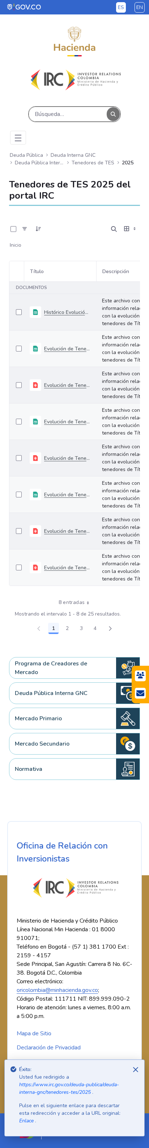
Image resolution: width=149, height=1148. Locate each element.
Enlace (27, 1120)
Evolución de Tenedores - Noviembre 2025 (67, 421)
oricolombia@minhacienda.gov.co (57, 990)
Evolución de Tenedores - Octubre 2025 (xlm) (67, 494)
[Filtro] (25, 229)
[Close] (135, 1069)
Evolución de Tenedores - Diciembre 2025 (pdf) (67, 385)
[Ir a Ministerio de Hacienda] (74, 41)
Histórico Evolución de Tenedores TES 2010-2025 (67, 312)
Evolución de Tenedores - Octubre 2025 (67, 531)
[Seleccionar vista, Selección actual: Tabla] (131, 229)
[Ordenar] (38, 229)
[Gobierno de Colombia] (24, 7)
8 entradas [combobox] (72, 602)
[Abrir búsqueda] (114, 229)
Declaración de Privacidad (49, 1048)
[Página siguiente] (110, 628)
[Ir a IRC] (74, 80)
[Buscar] (113, 114)
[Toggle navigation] (18, 137)
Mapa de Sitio (34, 1033)
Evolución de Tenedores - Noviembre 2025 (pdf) (67, 458)
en (139, 7)
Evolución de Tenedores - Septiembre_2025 (67, 567)
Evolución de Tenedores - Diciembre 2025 (67, 348)
